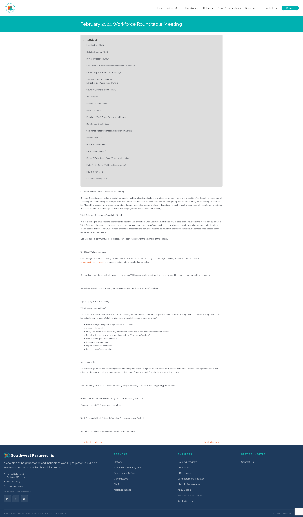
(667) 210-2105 (13, 481)
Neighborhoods (122, 489)
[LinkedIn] (24, 498)
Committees (121, 478)
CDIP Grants (184, 473)
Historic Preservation (189, 484)
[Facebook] (15, 498)
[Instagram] (7, 498)
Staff (116, 484)
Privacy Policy (275, 513)
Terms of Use (287, 513)
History (118, 462)
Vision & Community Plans (128, 467)
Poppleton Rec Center (190, 495)
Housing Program (187, 462)
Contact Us (247, 462)
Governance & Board (125, 473)
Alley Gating (184, 489)
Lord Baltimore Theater (191, 478)
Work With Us (185, 501)
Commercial (184, 467)
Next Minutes (211, 442)
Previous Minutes (93, 442)
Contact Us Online (15, 486)
